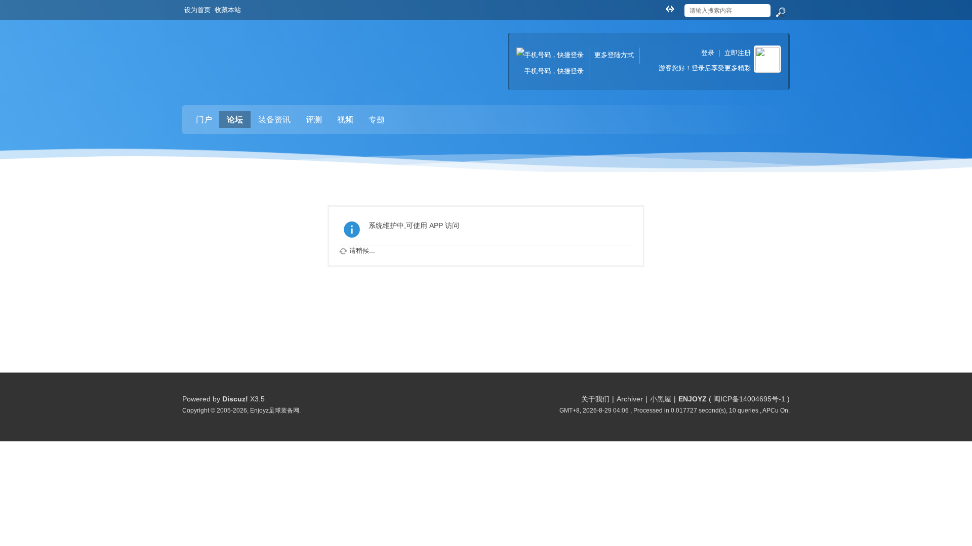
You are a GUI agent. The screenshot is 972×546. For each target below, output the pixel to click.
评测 (314, 119)
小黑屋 (660, 399)
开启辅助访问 (660, 7)
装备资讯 (274, 119)
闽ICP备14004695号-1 (749, 399)
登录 (707, 53)
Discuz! (235, 399)
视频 (345, 119)
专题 (377, 119)
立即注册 (737, 53)
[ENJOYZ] (235, 53)
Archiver (630, 399)
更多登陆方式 (614, 55)
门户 (204, 119)
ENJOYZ (692, 399)
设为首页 (197, 10)
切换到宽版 (669, 8)
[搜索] (780, 12)
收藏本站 (228, 10)
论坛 (235, 119)
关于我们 (595, 399)
